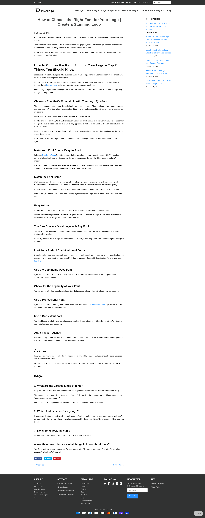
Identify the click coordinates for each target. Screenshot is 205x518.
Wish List (84, 489)
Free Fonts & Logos (152, 10)
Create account (125, 2)
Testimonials (85, 483)
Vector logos (93, 10)
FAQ (168, 10)
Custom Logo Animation (65, 494)
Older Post (40, 465)
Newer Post (117, 465)
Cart (138, 2)
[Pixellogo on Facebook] (109, 484)
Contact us (84, 486)
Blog (82, 492)
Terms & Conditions (157, 483)
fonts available (51, 85)
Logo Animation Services (65, 490)
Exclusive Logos (130, 10)
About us (84, 495)
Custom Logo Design (64, 483)
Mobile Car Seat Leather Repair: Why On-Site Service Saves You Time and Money (158, 39)
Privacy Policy (155, 487)
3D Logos (37, 2)
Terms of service (86, 500)
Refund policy (85, 503)
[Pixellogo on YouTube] (121, 484)
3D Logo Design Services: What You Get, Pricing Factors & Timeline (158, 26)
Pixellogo (109, 509)
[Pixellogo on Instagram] (117, 484)
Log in (113, 2)
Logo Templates (109, 10)
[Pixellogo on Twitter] (105, 484)
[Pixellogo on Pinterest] (113, 484)
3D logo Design (62, 487)
